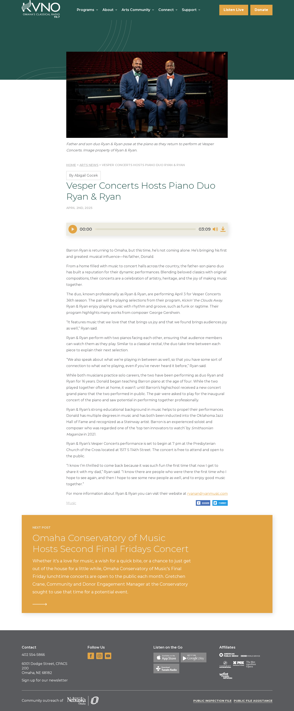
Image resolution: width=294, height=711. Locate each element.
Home (71, 165)
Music (71, 503)
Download (223, 229)
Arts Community (136, 10)
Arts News (88, 165)
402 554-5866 (33, 655)
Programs (85, 10)
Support (189, 10)
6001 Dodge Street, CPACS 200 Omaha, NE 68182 (44, 668)
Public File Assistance (253, 700)
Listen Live (234, 10)
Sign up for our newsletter (45, 680)
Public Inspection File (212, 700)
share (205, 503)
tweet (222, 503)
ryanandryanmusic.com (207, 494)
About (107, 10)
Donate (261, 10)
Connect (166, 10)
